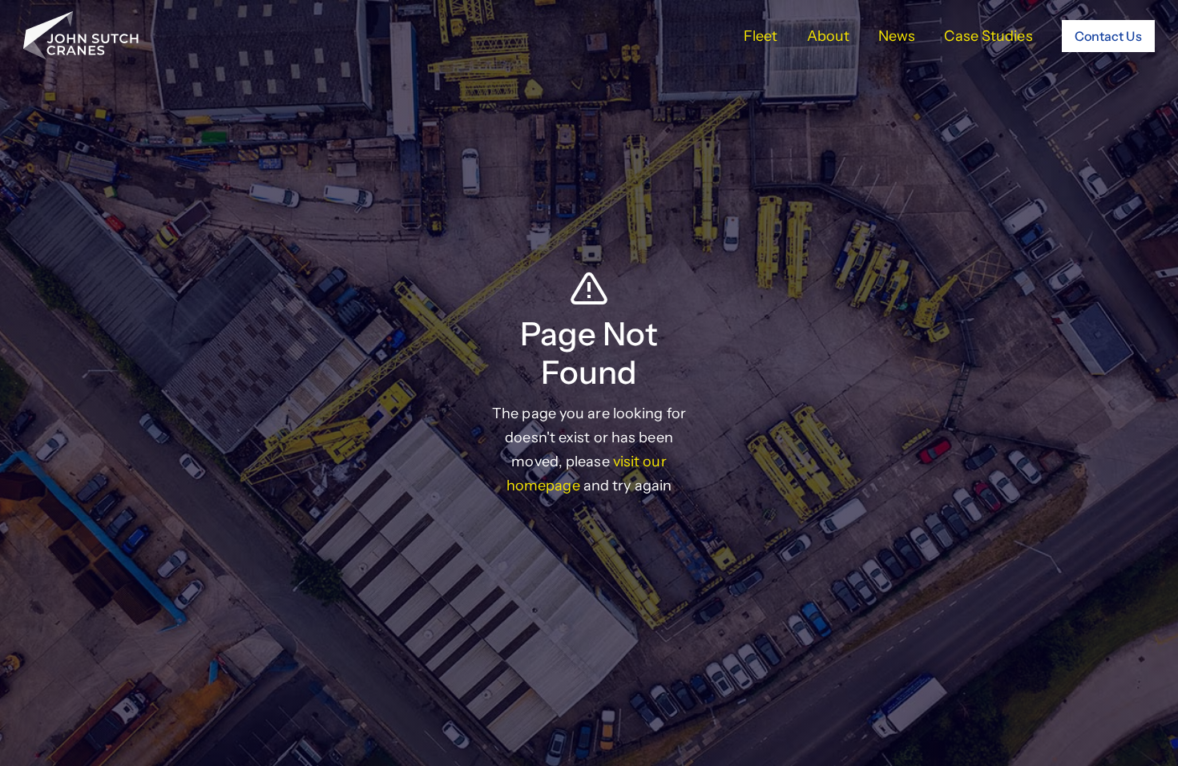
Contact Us (1108, 36)
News (896, 36)
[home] (81, 35)
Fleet (761, 36)
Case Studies (988, 36)
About (828, 36)
